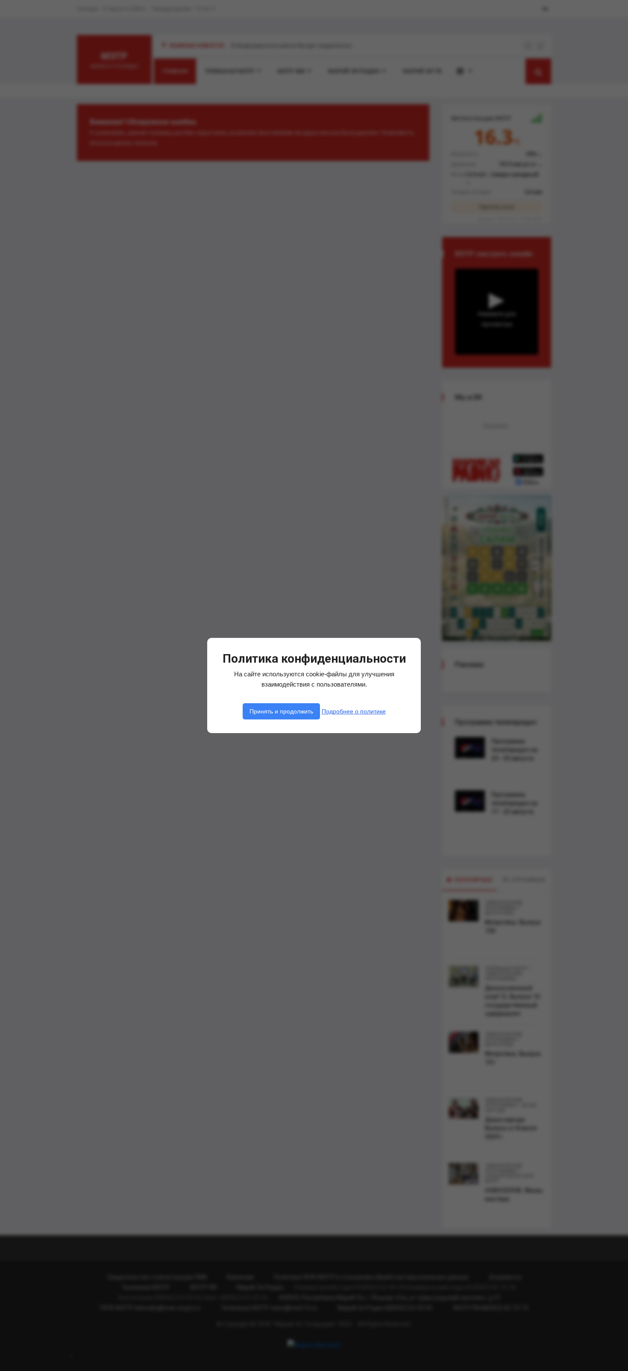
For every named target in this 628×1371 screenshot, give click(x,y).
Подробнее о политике (354, 711)
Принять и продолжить (281, 711)
